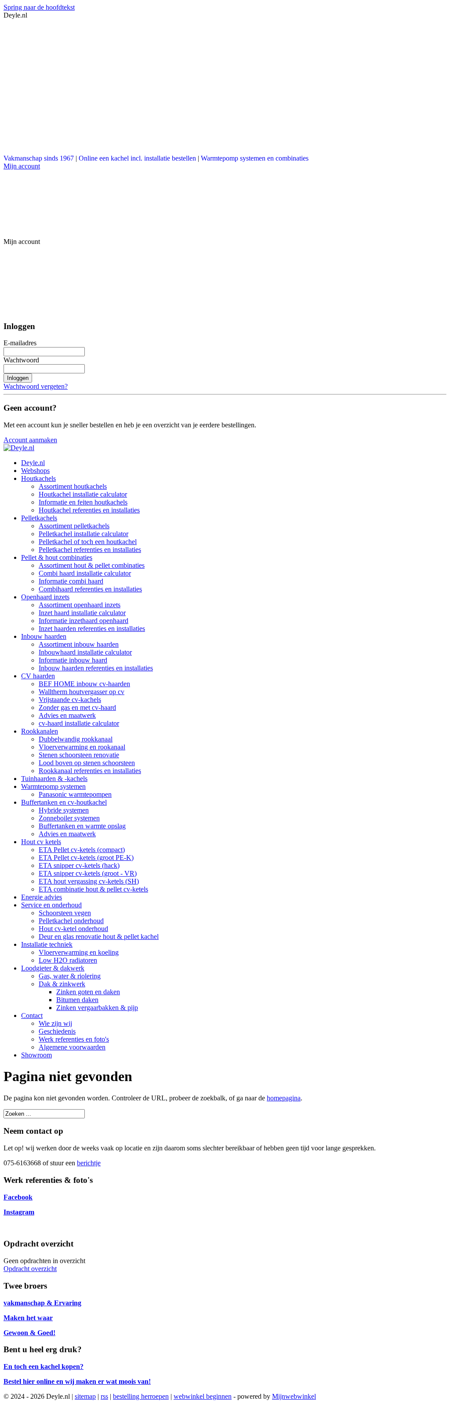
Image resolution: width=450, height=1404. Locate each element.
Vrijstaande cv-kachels (70, 699)
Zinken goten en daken (88, 992)
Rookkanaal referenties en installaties (90, 770)
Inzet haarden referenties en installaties (92, 628)
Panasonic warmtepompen (75, 794)
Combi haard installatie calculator (85, 573)
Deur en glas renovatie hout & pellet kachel (99, 936)
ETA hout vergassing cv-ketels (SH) (89, 881)
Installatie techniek (47, 944)
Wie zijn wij (55, 1023)
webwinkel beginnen (203, 1396)
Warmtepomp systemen (53, 786)
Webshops (35, 470)
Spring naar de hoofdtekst (39, 7)
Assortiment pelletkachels (74, 526)
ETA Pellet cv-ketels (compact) (82, 849)
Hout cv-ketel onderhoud (73, 928)
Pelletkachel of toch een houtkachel (88, 541)
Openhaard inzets (45, 597)
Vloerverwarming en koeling (79, 952)
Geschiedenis (57, 1031)
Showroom (36, 1055)
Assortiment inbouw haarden (79, 644)
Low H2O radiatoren (68, 960)
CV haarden (38, 676)
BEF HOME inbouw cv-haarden (84, 684)
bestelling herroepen (141, 1396)
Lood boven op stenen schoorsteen (87, 762)
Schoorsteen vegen (65, 913)
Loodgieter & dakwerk (52, 968)
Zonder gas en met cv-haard (77, 707)
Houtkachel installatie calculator (83, 494)
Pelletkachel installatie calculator (83, 533)
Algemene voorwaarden (72, 1047)
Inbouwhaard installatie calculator (85, 652)
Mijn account (22, 166)
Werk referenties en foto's (74, 1039)
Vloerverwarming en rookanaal (82, 747)
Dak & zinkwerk (62, 984)
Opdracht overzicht (30, 1268)
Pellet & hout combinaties (56, 557)
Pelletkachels (39, 518)
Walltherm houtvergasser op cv (81, 691)
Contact (32, 1015)
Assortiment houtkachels (73, 486)
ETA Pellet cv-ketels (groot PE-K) (86, 857)
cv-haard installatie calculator (79, 723)
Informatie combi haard (71, 581)
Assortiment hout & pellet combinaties (92, 565)
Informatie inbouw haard (73, 660)
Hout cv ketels (41, 841)
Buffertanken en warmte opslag (82, 826)
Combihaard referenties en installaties (90, 589)
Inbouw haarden (43, 636)
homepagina (284, 1098)
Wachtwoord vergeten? (36, 386)
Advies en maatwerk (67, 715)
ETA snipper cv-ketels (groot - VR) (88, 873)
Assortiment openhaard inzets (79, 605)
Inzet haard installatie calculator (82, 612)
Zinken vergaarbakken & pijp (97, 1007)
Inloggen (18, 378)
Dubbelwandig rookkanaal (75, 739)
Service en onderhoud (51, 905)
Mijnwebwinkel (294, 1396)
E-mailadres (20, 343)
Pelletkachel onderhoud (71, 920)
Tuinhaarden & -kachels (54, 778)
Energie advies (41, 897)
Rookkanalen (39, 731)
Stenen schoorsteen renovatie (79, 755)
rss (104, 1396)
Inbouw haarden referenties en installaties (96, 668)
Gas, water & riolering (70, 976)
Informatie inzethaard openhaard (83, 620)
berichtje (89, 1163)
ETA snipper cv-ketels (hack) (79, 865)
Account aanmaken (30, 440)
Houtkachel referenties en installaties (89, 510)
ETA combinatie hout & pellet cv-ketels (93, 889)
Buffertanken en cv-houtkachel (64, 802)
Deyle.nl (33, 462)
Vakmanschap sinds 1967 (39, 158)
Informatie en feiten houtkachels (83, 502)
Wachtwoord (21, 360)
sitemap (85, 1396)
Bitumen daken (77, 999)
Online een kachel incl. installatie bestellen (137, 158)
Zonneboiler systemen (69, 818)
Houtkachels (38, 478)
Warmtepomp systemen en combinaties (254, 158)
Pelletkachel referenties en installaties (90, 549)
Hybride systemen (64, 810)
